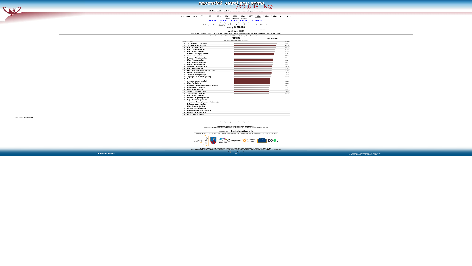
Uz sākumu (244, 18)
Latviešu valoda (233, 29)
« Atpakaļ (227, 18)
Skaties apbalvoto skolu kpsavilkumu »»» (250, 35)
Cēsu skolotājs (277, 149)
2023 (245, 20)
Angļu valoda (244, 29)
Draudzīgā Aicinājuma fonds (242, 131)
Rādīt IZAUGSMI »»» (273, 38)
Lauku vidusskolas (247, 24)
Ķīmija (236, 33)
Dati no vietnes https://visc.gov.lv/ (236, 126)
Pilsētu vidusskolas (234, 24)
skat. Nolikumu (28, 117)
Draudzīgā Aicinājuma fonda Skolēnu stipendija (257, 149)
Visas (214, 24)
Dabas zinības (254, 29)
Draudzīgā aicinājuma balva (235, 149)
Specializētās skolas (262, 24)
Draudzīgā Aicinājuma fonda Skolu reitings (212, 148)
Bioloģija (203, 33)
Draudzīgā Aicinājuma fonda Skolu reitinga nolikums (236, 23)
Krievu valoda (228, 33)
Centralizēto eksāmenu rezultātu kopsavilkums (239, 148)
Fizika (209, 33)
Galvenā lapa (236, 18)
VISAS (268, 29)
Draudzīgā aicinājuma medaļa (217, 149)
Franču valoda (217, 33)
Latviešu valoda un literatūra (248, 33)
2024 (257, 20)
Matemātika (223, 29)
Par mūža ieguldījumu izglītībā (263, 148)
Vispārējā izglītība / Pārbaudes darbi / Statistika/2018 (228, 127)
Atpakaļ (228, 152)
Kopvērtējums (214, 29)
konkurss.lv (235, 152)
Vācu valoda (271, 33)
